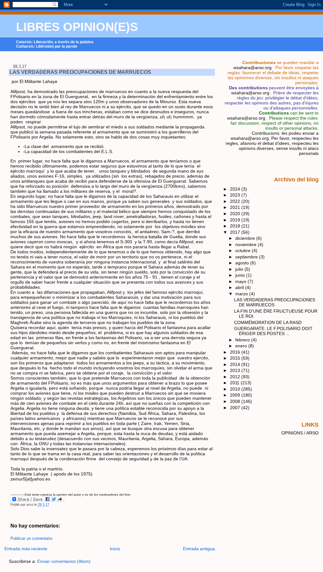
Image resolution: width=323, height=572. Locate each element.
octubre (243, 250)
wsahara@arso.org (252, 67)
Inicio (115, 548)
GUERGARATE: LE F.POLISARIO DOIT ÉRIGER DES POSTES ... (273, 331)
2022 (235, 201)
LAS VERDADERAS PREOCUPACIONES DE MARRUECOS (80, 72)
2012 (235, 376)
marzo (242, 293)
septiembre (247, 256)
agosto (242, 262)
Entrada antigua (199, 548)
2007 (235, 407)
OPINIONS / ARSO (300, 432)
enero (241, 345)
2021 (235, 207)
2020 (235, 213)
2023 (235, 195)
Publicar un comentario (31, 538)
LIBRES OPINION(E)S (77, 26)
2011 (235, 382)
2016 (235, 352)
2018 (235, 225)
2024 (235, 189)
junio (240, 275)
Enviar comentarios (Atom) (64, 561)
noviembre (246, 244)
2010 (235, 389)
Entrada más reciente (25, 548)
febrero (243, 339)
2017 (235, 232)
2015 (235, 358)
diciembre (245, 238)
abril (240, 287)
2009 (235, 395)
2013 (235, 370)
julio (239, 269)
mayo (241, 281)
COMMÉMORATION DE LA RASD (268, 322)
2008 (235, 401)
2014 (235, 364)
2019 (235, 219)
